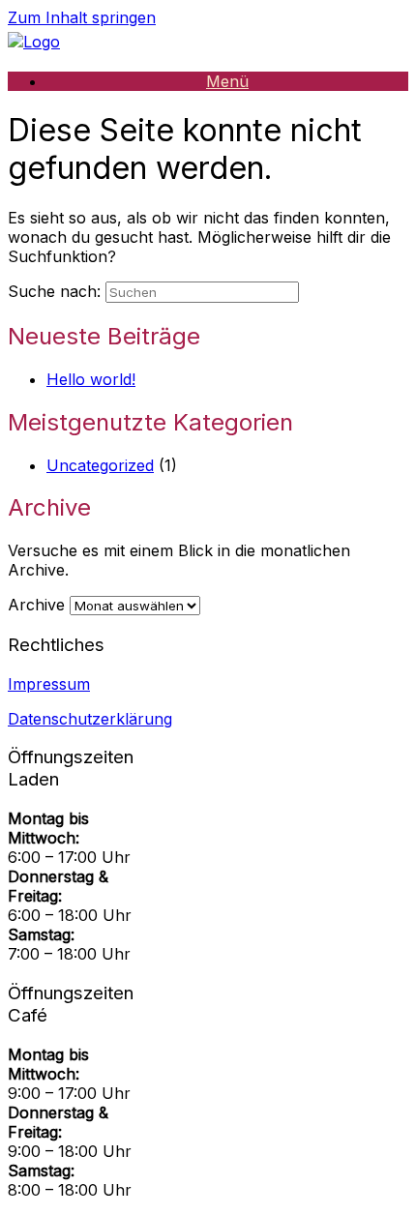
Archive (36, 604)
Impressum (49, 684)
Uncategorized (100, 465)
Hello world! (90, 379)
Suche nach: (54, 291)
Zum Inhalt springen (82, 17)
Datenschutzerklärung (90, 718)
